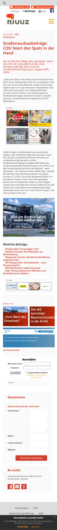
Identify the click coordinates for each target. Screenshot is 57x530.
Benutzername (15, 363)
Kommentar (14, 410)
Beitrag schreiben (44, 7)
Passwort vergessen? (37, 375)
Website (11, 449)
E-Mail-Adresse (15, 442)
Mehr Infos (35, 527)
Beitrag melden (24, 486)
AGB (41, 513)
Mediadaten (22, 508)
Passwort (15, 368)
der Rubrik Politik (11, 350)
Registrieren (37, 377)
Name (11, 435)
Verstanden (22, 526)
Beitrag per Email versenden (17, 486)
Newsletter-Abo (21, 7)
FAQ (35, 508)
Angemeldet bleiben (38, 372)
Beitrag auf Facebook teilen (10, 486)
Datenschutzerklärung (21, 513)
